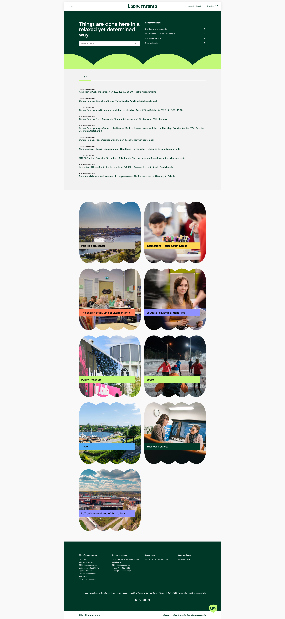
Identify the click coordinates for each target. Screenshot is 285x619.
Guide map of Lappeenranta (156, 559)
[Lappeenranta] (143, 6)
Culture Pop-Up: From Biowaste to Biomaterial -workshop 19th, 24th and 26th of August (123, 119)
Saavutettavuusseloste (196, 615)
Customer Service (153, 38)
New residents (151, 43)
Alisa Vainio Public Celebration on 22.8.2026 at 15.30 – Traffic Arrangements (117, 91)
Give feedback (184, 559)
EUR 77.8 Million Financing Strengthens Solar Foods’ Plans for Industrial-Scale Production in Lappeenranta (132, 158)
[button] (200, 6)
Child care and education (156, 29)
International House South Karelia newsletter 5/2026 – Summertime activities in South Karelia (126, 167)
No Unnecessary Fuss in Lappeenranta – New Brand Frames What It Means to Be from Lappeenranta (129, 149)
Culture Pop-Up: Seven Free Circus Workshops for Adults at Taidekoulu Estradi (118, 101)
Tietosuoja (166, 615)
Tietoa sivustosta (179, 615)
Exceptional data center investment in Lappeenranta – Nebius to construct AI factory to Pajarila (127, 176)
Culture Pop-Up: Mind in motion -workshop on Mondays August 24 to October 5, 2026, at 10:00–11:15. (131, 110)
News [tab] (85, 76)
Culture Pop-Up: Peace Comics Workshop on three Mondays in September (116, 140)
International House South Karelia (160, 33)
